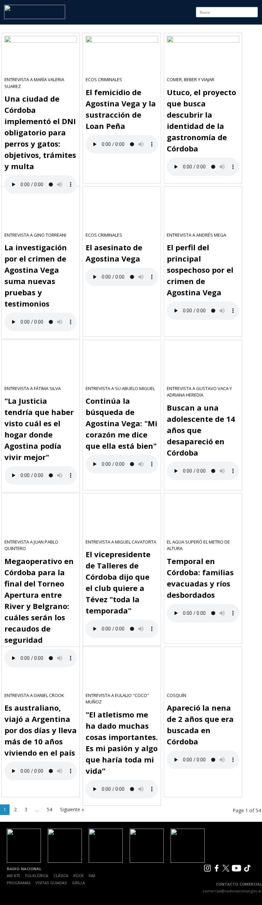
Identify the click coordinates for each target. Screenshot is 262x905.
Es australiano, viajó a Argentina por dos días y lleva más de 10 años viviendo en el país (40, 730)
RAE (92, 875)
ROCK (78, 875)
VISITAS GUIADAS (51, 882)
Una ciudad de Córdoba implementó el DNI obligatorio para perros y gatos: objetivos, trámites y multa (40, 132)
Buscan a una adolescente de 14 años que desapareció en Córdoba (201, 430)
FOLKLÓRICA (36, 875)
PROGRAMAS (18, 882)
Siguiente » (72, 809)
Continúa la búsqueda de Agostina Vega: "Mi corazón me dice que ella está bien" (121, 423)
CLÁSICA (61, 875)
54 (49, 809)
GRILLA (78, 882)
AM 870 (13, 875)
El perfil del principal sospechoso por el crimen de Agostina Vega (200, 269)
